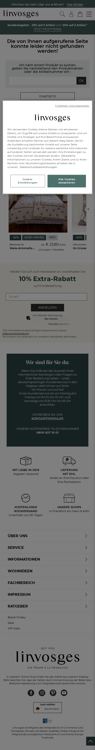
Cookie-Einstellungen (28, 180)
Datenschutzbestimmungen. (38, 167)
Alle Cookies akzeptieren (66, 180)
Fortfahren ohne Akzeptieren (72, 105)
